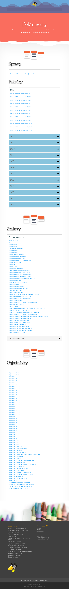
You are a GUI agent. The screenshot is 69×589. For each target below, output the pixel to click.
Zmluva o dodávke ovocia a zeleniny (19, 320)
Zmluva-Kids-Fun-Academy (16, 254)
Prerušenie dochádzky (14, 549)
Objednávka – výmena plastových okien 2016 (21, 460)
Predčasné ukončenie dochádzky (17, 547)
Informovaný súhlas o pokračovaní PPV (19, 530)
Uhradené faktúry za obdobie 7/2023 (20, 113)
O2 (9, 243)
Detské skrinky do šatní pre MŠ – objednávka (21, 484)
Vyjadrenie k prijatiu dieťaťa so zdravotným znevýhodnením (16, 544)
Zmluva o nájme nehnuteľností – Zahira (20, 276)
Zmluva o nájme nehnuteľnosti (17, 256)
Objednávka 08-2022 (14, 395)
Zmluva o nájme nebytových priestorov (20, 260)
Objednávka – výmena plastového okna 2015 (21, 474)
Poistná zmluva (13, 306)
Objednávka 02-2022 (14, 406)
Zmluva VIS (12, 264)
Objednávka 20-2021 (14, 418)
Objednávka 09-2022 (14, 393)
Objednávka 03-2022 (14, 404)
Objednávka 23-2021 (14, 412)
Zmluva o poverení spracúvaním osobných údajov (23, 302)
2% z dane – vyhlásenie (15, 555)
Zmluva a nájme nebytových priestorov (20, 318)
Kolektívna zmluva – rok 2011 (17, 332)
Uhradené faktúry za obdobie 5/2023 (20, 107)
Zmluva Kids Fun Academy (16, 268)
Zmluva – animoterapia (15, 300)
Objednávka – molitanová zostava (18, 478)
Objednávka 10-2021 (14, 438)
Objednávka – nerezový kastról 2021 (19, 452)
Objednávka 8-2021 (14, 442)
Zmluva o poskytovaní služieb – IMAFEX (20, 322)
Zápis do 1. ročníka (13, 532)
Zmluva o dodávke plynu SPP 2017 (18, 288)
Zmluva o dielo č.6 (14, 284)
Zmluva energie (13, 252)
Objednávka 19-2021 (14, 420)
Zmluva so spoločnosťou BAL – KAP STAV (20, 328)
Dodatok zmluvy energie (16, 248)
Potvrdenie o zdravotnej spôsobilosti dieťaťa (19, 538)
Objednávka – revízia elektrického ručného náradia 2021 (24, 454)
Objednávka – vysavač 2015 (16, 466)
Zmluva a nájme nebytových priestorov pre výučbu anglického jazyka (28, 316)
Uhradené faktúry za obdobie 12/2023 (21, 130)
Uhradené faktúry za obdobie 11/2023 (21, 127)
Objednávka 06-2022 (14, 398)
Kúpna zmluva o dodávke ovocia (18, 282)
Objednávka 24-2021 (14, 410)
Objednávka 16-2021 (14, 426)
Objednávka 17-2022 (14, 376)
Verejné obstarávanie (25, 580)
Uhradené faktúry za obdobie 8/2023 (20, 117)
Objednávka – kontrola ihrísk (17, 456)
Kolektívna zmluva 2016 (15, 290)
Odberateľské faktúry (43, 539)
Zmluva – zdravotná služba (16, 304)
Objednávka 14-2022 (14, 383)
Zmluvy (39, 529)
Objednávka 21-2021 (14, 416)
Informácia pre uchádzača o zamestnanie (20, 551)
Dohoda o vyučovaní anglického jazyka (19, 270)
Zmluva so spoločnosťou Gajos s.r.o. (19, 326)
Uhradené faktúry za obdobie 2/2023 (20, 97)
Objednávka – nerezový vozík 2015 (18, 468)
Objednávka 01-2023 (14, 375)
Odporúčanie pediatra (14, 541)
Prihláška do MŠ (12, 536)
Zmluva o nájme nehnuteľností (17, 324)
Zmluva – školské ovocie (15, 262)
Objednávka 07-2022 (14, 396)
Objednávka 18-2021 (14, 422)
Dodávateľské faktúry (43, 537)
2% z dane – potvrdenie (15, 553)
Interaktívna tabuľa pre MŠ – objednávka (20, 486)
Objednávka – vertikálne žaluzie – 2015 (20, 472)
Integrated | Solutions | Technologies (34, 586)
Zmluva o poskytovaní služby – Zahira (19, 272)
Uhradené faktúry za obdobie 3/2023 (20, 100)
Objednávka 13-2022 (14, 385)
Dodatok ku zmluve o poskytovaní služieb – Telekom (24, 312)
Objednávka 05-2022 (14, 400)
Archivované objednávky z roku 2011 (19, 488)
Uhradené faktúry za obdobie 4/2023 (20, 103)
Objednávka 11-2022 (14, 388)
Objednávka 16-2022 (14, 379)
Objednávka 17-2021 (14, 424)
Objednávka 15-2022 (14, 381)
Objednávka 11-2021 (14, 436)
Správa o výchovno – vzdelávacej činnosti (22, 74)
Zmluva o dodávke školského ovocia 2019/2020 (22, 278)
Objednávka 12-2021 (14, 434)
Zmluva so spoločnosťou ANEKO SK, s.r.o (20, 330)
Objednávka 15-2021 (14, 428)
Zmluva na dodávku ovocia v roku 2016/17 (20, 296)
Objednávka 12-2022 (14, 386)
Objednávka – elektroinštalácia (18, 446)
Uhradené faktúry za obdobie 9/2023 (20, 120)
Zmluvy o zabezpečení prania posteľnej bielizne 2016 (24, 294)
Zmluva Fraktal (13, 244)
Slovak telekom (13, 240)
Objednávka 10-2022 (14, 390)
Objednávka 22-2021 (14, 414)
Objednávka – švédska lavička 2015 (18, 470)
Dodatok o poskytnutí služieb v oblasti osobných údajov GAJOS (27, 308)
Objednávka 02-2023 (14, 373)
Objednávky (40, 531)
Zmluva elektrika (13, 250)
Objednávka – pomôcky (15, 450)
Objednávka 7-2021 (14, 440)
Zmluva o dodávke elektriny (16, 286)
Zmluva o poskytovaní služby (17, 258)
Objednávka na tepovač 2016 (17, 462)
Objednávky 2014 (13, 480)
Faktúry (39, 528)
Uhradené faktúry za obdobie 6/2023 (20, 110)
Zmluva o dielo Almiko (15, 280)
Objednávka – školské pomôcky (18, 448)
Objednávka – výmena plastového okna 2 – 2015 (22, 464)
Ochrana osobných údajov (40, 580)
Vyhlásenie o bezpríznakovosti (17, 528)
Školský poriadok (13, 557)
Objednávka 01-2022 (14, 408)
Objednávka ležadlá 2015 (16, 476)
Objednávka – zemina (15, 458)
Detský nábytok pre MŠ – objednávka (19, 482)
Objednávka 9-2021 (14, 444)
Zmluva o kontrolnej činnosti (17, 292)
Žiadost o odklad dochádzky (16, 534)
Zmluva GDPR (13, 266)
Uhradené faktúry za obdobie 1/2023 (20, 93)
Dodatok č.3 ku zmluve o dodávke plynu (20, 310)
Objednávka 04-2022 (14, 402)
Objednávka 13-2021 (14, 432)
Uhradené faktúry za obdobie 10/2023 (21, 123)
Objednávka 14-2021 (14, 430)
